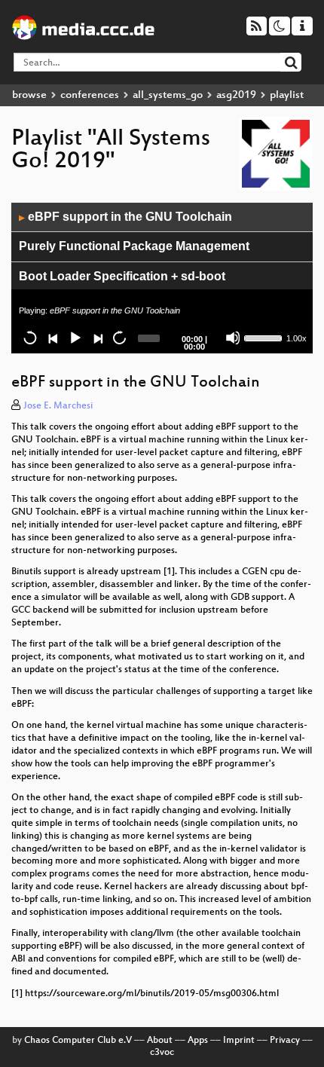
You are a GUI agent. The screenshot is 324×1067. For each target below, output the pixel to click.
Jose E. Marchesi (58, 406)
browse (29, 95)
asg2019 (236, 95)
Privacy (285, 1040)
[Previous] (53, 337)
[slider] (263, 336)
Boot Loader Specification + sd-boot (122, 276)
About (160, 1040)
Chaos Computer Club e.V (78, 1040)
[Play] (74, 337)
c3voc (162, 1052)
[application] (162, 278)
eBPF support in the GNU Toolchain (125, 216)
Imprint (239, 1040)
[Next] (97, 337)
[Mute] (233, 337)
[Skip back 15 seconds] (30, 337)
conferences (89, 95)
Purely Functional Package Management (134, 246)
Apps (198, 1040)
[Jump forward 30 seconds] (119, 337)
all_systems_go (168, 95)
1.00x (296, 338)
